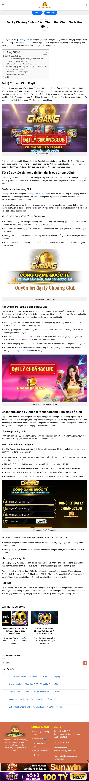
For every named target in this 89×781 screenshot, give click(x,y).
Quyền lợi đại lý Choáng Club (17, 61)
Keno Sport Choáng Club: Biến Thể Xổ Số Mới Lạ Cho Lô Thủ (33, 684)
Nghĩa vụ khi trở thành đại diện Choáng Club (22, 64)
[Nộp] (85, 663)
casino (4, 208)
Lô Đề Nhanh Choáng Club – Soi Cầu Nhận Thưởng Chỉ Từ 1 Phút (35, 707)
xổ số (23, 208)
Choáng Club (24, 40)
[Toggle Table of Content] (44, 53)
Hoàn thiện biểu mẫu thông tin (18, 72)
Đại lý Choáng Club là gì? (13, 56)
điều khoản (77, 164)
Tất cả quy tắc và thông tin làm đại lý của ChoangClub (24, 59)
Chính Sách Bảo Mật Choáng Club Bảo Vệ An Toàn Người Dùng (44, 631)
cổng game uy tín (36, 194)
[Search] (86, 5)
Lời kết (7, 77)
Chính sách (44, 19)
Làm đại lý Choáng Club (16, 74)
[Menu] (3, 5)
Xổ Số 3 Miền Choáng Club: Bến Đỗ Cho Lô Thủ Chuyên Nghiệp (34, 676)
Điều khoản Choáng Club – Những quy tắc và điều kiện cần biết (15, 631)
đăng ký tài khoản (22, 350)
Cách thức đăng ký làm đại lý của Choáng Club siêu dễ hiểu (26, 67)
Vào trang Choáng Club (15, 69)
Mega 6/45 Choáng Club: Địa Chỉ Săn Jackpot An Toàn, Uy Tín (34, 692)
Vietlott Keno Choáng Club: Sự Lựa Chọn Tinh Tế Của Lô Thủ (34, 699)
